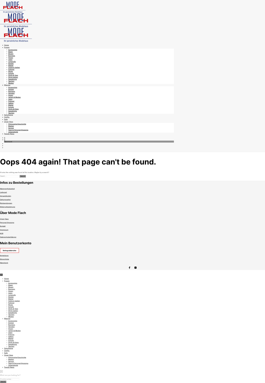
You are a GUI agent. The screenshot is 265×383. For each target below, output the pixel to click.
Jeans (10, 59)
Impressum (4, 230)
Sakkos (10, 103)
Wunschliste (4, 259)
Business (11, 55)
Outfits (6, 117)
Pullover (11, 69)
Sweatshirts (12, 79)
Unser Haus (8, 122)
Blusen (10, 54)
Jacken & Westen (14, 97)
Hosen (10, 57)
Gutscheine (8, 115)
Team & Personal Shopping (18, 130)
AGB (1, 233)
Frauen (7, 47)
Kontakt (2, 226)
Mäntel (10, 65)
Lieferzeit (3, 192)
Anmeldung (4, 255)
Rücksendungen (6, 203)
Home (6, 45)
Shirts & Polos (13, 109)
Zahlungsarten (5, 200)
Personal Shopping (7, 222)
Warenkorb (4, 263)
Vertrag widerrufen (9, 250)
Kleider (11, 63)
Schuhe (11, 73)
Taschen (11, 81)
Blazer (10, 52)
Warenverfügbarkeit (7, 189)
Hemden (11, 93)
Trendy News (9, 134)
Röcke (10, 71)
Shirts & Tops (13, 75)
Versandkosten (5, 196)
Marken (11, 126)
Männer (7, 85)
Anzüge (11, 89)
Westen (11, 83)
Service (11, 128)
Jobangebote (13, 132)
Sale (6, 119)
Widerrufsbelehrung (7, 207)
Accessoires (12, 50)
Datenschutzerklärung (8, 237)
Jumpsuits (12, 61)
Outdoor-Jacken (14, 67)
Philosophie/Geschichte (17, 124)
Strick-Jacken (13, 77)
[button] (4, 138)
